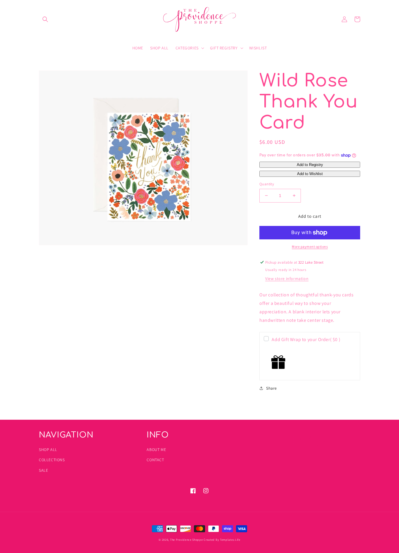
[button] (45, 19)
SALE (43, 470)
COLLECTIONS (52, 459)
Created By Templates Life (222, 540)
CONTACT (155, 459)
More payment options (310, 246)
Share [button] (271, 388)
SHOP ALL (48, 449)
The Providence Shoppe (186, 540)
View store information (286, 278)
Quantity (266, 184)
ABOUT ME (156, 449)
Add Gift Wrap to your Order (306, 339)
